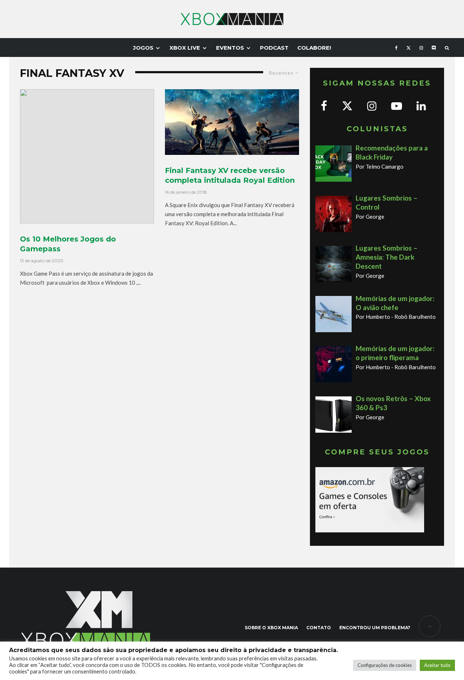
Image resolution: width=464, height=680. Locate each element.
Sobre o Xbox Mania (271, 627)
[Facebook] (396, 47)
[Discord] (433, 47)
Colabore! (314, 47)
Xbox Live (184, 47)
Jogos (143, 47)
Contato (318, 627)
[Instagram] (421, 47)
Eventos (230, 47)
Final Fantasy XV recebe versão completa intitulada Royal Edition (230, 175)
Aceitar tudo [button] (437, 665)
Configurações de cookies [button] (384, 665)
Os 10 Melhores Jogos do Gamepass (68, 244)
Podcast (274, 47)
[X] (408, 47)
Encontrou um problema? (374, 627)
